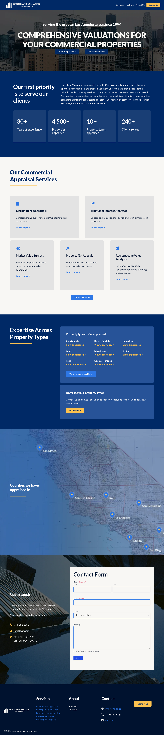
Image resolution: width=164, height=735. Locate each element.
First (75, 584)
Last (114, 584)
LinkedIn (109, 720)
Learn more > (23, 227)
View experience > (76, 345)
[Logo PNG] (23, 3)
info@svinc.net (21, 631)
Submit (78, 658)
